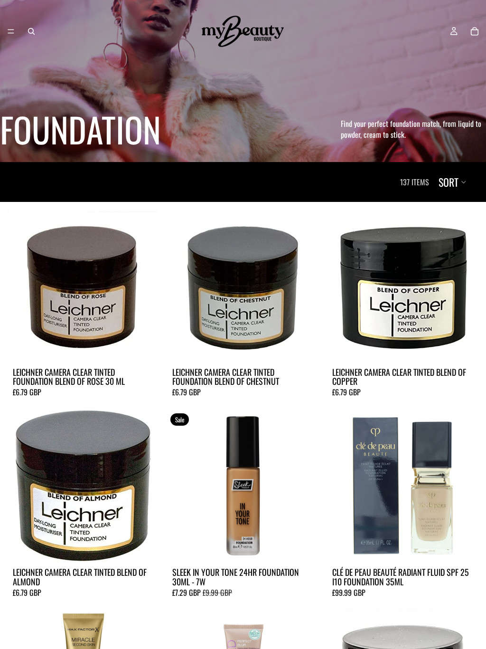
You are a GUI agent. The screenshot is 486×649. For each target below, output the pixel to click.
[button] (453, 182)
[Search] (31, 31)
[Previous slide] (181, 485)
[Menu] (11, 31)
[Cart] (474, 31)
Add (153, 347)
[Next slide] (305, 485)
